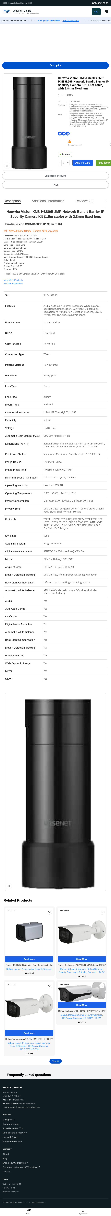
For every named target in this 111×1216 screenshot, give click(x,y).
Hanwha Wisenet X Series (79, 109)
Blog (5, 1158)
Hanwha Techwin (99, 120)
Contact (7, 1171)
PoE (97, 124)
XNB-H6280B (80, 126)
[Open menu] (105, 11)
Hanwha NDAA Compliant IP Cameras (92, 107)
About (6, 1154)
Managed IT (9, 1119)
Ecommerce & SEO (12, 1141)
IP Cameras (94, 109)
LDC (84, 122)
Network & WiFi (10, 1137)
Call (96, 11)
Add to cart (82, 162)
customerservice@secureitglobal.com (21, 1107)
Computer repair (11, 1124)
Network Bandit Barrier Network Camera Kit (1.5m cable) (87, 123)
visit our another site (13, 283)
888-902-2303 (100, 3)
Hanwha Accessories (87, 105)
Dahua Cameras (95, 969)
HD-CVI (101, 972)
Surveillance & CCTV (13, 1128)
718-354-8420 (10, 1099)
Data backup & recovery (15, 1132)
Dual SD (97, 118)
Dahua (9, 969)
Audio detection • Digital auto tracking (86, 115)
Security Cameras (86, 111)
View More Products (13, 280)
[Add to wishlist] (49, 911)
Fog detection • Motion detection (87, 119)
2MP (95, 114)
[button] (60, 134)
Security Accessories (24, 969)
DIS (92, 118)
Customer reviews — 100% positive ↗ (21, 1167)
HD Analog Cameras (86, 972)
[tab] (55, 65)
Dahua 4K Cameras (76, 969)
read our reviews (71, 20)
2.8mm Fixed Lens (86, 114)
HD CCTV (25, 1049)
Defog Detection (83, 118)
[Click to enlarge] (7, 166)
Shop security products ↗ (15, 1163)
